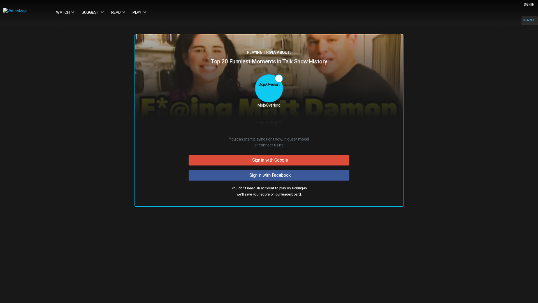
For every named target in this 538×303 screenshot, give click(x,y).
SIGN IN (529, 4)
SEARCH (529, 20)
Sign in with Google (269, 160)
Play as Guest (269, 122)
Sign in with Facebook (269, 175)
